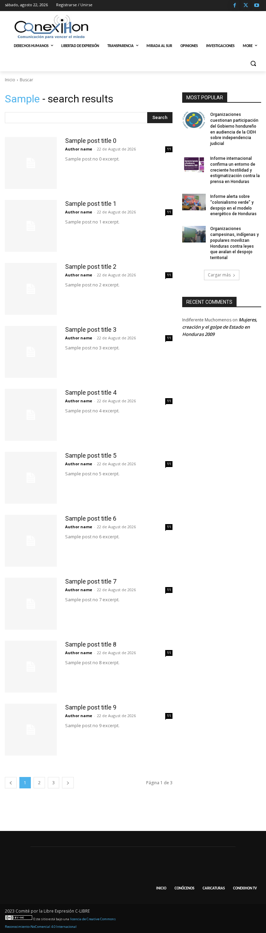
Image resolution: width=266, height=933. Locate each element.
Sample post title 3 (90, 329)
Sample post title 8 (90, 644)
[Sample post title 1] (31, 226)
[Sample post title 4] (31, 415)
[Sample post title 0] (31, 163)
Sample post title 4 (90, 392)
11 (169, 149)
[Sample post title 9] (31, 730)
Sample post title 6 (90, 518)
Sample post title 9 (90, 707)
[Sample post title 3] (31, 352)
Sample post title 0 (90, 140)
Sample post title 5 (90, 455)
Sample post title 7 (90, 581)
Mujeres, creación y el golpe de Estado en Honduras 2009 (219, 327)
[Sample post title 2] (31, 289)
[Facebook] (234, 5)
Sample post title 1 (90, 203)
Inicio (10, 80)
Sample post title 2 (90, 266)
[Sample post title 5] (31, 478)
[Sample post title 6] (31, 541)
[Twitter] (245, 5)
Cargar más (219, 275)
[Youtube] (256, 5)
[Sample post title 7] (31, 604)
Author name (78, 149)
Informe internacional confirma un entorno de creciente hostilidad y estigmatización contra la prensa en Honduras (235, 170)
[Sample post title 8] (31, 667)
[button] (253, 63)
